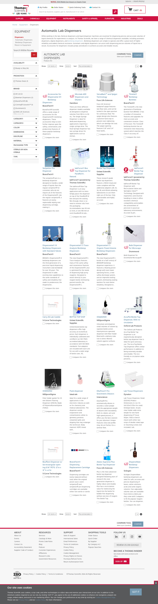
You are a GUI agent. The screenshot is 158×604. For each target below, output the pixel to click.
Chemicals (35, 18)
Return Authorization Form (73, 562)
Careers (17, 541)
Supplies (19, 18)
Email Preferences (70, 541)
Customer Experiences (47, 550)
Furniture (109, 18)
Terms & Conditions (71, 544)
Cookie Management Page (105, 597)
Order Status (58, 7)
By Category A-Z (94, 544)
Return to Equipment (23, 45)
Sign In (128, 1)
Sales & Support (70, 535)
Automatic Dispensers (23, 40)
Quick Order (92, 538)
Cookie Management (71, 553)
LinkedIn (116, 536)
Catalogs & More (45, 538)
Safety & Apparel (90, 18)
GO (115, 11)
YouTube (139, 536)
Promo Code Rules (46, 541)
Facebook (124, 536)
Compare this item (52, 137)
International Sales (71, 538)
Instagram (132, 536)
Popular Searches (94, 547)
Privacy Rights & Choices (73, 556)
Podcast (42, 547)
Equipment (51, 18)
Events (16, 538)
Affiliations (43, 553)
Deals (140, 18)
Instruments (69, 18)
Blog (40, 544)
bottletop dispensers (75, 41)
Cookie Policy (69, 550)
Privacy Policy (69, 547)
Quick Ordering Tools (77, 7)
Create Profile (138, 1)
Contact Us (96, 7)
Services (42, 535)
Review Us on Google (128, 545)
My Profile (43, 7)
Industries (126, 18)
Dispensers (19, 37)
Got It (135, 591)
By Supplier (92, 541)
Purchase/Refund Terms (73, 559)
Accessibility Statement (23, 547)
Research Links (44, 556)
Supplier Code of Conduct (23, 550)
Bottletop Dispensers (23, 42)
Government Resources (47, 559)
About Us (17, 535)
